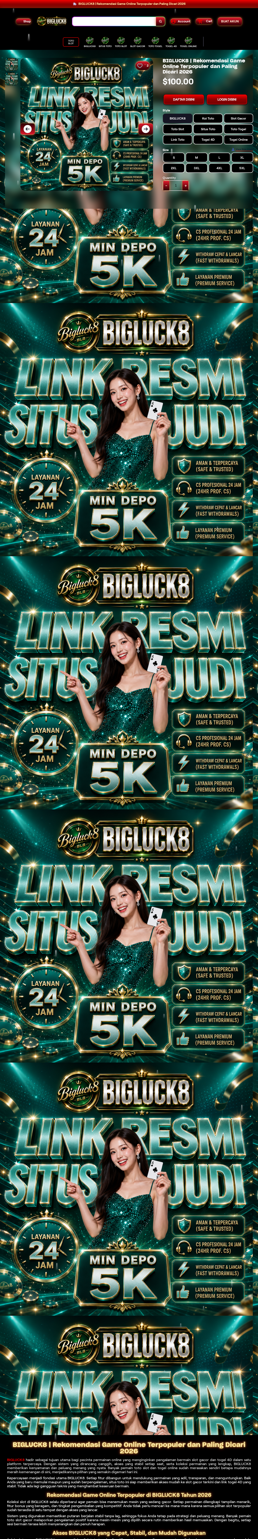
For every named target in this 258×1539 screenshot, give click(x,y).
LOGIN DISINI (226, 99)
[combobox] (114, 21)
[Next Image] (145, 129)
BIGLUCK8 (16, 1460)
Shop (27, 21)
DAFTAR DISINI (184, 99)
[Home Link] (51, 21)
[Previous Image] (27, 129)
